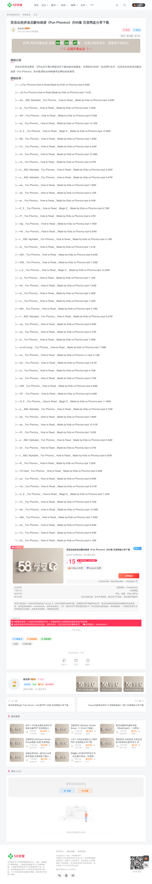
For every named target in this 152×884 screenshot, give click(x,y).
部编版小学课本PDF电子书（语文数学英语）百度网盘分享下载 (83, 756)
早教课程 (47, 639)
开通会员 (139, 5)
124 (41, 684)
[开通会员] (146, 858)
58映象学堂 (76, 855)
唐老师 (21, 28)
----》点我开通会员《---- (76, 48)
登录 (69, 790)
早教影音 (26, 14)
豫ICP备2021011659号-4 (66, 869)
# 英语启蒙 (27, 643)
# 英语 (15, 643)
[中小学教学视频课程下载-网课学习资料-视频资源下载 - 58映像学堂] (16, 855)
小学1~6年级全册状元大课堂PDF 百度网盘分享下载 (84, 741)
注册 (86, 790)
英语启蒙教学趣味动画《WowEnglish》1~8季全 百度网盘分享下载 (129, 728)
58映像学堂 (14, 14)
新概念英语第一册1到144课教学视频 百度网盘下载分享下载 (38, 756)
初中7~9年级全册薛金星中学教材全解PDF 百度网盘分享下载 (39, 728)
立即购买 (129, 575)
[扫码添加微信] (146, 865)
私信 (138, 29)
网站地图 (71, 851)
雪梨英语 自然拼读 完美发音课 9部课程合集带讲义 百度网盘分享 (129, 742)
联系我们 (60, 851)
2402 (28, 684)
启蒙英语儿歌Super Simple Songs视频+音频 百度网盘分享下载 (39, 742)
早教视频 (33, 639)
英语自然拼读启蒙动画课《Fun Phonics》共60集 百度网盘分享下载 (60, 22)
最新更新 (82, 851)
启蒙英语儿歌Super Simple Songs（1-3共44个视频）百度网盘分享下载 (84, 728)
